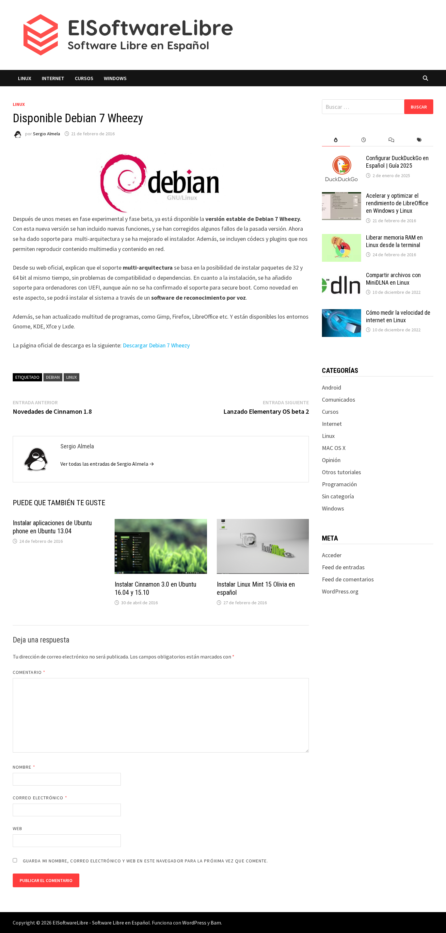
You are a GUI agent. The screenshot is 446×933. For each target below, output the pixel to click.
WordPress (194, 922)
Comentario (29, 672)
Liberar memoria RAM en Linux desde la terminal (394, 241)
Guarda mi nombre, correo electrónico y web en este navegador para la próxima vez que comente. (145, 861)
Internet (53, 78)
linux (71, 377)
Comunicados (338, 399)
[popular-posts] (336, 140)
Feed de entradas (343, 567)
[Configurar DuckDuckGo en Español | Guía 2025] (341, 159)
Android (331, 387)
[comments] (392, 140)
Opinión (331, 460)
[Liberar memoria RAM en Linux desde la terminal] (341, 238)
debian (53, 377)
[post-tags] (419, 140)
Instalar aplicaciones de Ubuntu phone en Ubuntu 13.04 (52, 527)
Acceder (332, 555)
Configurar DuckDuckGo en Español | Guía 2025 (397, 162)
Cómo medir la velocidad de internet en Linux (398, 316)
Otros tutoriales (341, 472)
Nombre (24, 767)
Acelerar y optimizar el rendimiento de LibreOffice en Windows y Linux (397, 203)
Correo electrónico (40, 798)
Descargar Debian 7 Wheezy (156, 345)
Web (17, 828)
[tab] (336, 140)
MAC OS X (333, 448)
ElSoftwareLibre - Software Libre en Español (101, 922)
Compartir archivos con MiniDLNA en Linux (393, 279)
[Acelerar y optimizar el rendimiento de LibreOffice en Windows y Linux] (341, 196)
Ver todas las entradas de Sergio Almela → (107, 463)
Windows (115, 78)
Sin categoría (338, 496)
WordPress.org (340, 591)
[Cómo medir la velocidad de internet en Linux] (341, 313)
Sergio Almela (46, 134)
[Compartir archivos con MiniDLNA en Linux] (341, 276)
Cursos (84, 78)
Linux (24, 78)
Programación (339, 484)
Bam (216, 922)
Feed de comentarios (348, 579)
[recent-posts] (364, 140)
